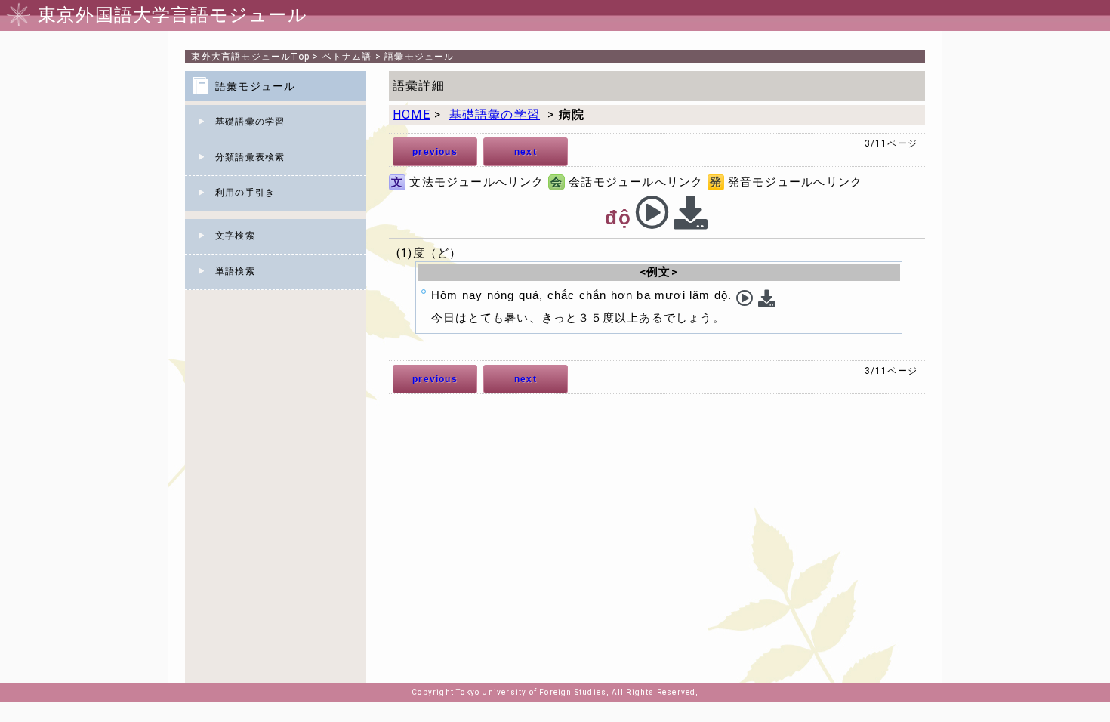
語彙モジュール (419, 56)
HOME (411, 114)
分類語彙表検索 (250, 157)
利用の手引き (245, 192)
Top (250, 56)
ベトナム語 (347, 56)
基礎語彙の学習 (250, 121)
